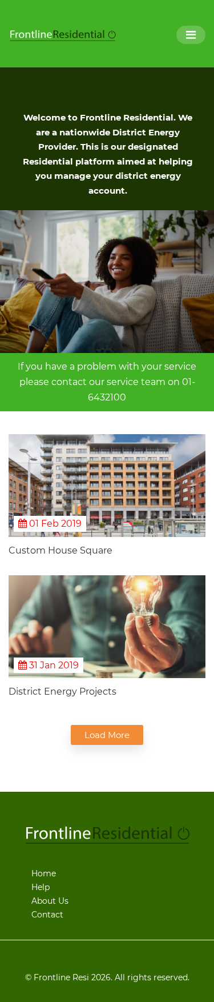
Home (43, 873)
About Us (49, 901)
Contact (47, 914)
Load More (107, 735)
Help (40, 887)
